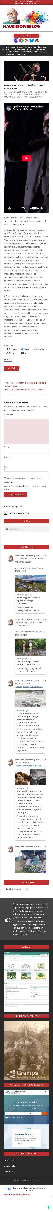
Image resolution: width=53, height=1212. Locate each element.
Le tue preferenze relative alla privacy (29, 1189)
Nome (7, 447)
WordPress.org (30, 3)
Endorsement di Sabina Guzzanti (29, 389)
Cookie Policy (10, 1166)
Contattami (9, 1171)
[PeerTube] (26, 40)
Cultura (8, 94)
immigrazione (30, 94)
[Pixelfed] (21, 40)
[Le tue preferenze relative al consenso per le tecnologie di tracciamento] (48, 1207)
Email (7, 457)
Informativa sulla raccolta (16, 1194)
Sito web (6, 468)
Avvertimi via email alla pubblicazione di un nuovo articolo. (25, 487)
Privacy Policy (10, 1160)
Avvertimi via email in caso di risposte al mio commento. (23, 480)
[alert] (26, 513)
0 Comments (36, 97)
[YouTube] (36, 40)
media (40, 94)
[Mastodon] (16, 40)
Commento (7, 416)
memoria (8, 97)
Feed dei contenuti (26, 1)
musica (17, 97)
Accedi (14, 1)
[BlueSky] (31, 40)
